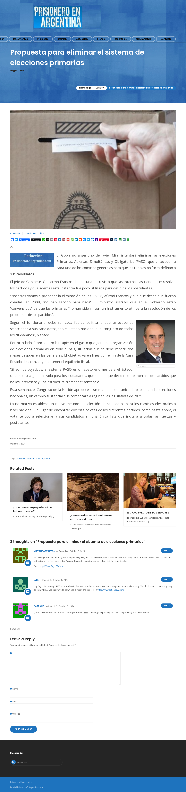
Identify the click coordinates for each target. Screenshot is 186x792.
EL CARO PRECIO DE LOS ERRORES (148, 512)
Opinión (100, 88)
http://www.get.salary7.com (111, 589)
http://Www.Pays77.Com (51, 566)
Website (16, 713)
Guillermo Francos (34, 458)
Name (15, 688)
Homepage (85, 88)
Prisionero (31, 233)
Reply (167, 550)
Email (14, 701)
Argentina (20, 458)
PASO (47, 458)
